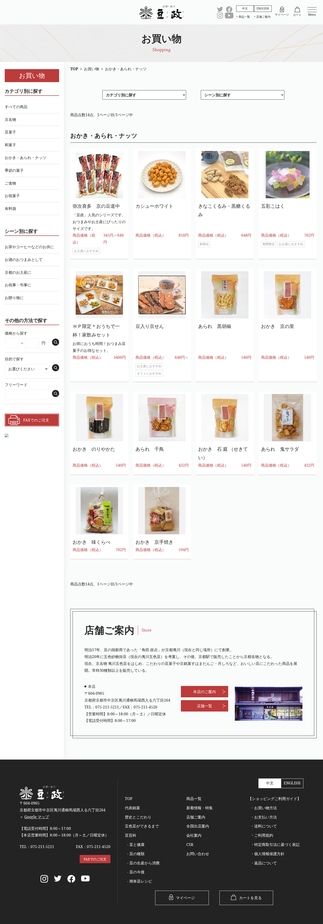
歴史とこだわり (138, 817)
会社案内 (193, 835)
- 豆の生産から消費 (143, 863)
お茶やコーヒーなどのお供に (29, 246)
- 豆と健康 (135, 844)
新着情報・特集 (199, 807)
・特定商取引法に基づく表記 (275, 844)
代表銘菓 (132, 807)
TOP (128, 798)
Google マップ (36, 816)
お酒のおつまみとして (24, 259)
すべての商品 (16, 106)
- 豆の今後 (135, 872)
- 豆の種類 (135, 853)
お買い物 (32, 75)
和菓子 (10, 144)
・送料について (263, 826)
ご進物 (10, 183)
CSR (189, 844)
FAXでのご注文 (95, 859)
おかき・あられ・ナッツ (25, 157)
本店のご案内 (204, 691)
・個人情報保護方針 (267, 853)
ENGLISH (263, 8)
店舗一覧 (204, 705)
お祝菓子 (12, 195)
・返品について (263, 863)
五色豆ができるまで (142, 826)
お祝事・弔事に (18, 284)
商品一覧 (244, 17)
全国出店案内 (197, 826)
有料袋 (10, 208)
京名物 (10, 119)
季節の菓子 (14, 170)
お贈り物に (14, 297)
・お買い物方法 (263, 807)
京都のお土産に (18, 272)
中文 (245, 8)
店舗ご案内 (263, 17)
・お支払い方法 (263, 817)
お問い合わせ (197, 853)
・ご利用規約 (261, 835)
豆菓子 (10, 132)
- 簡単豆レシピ (139, 881)
